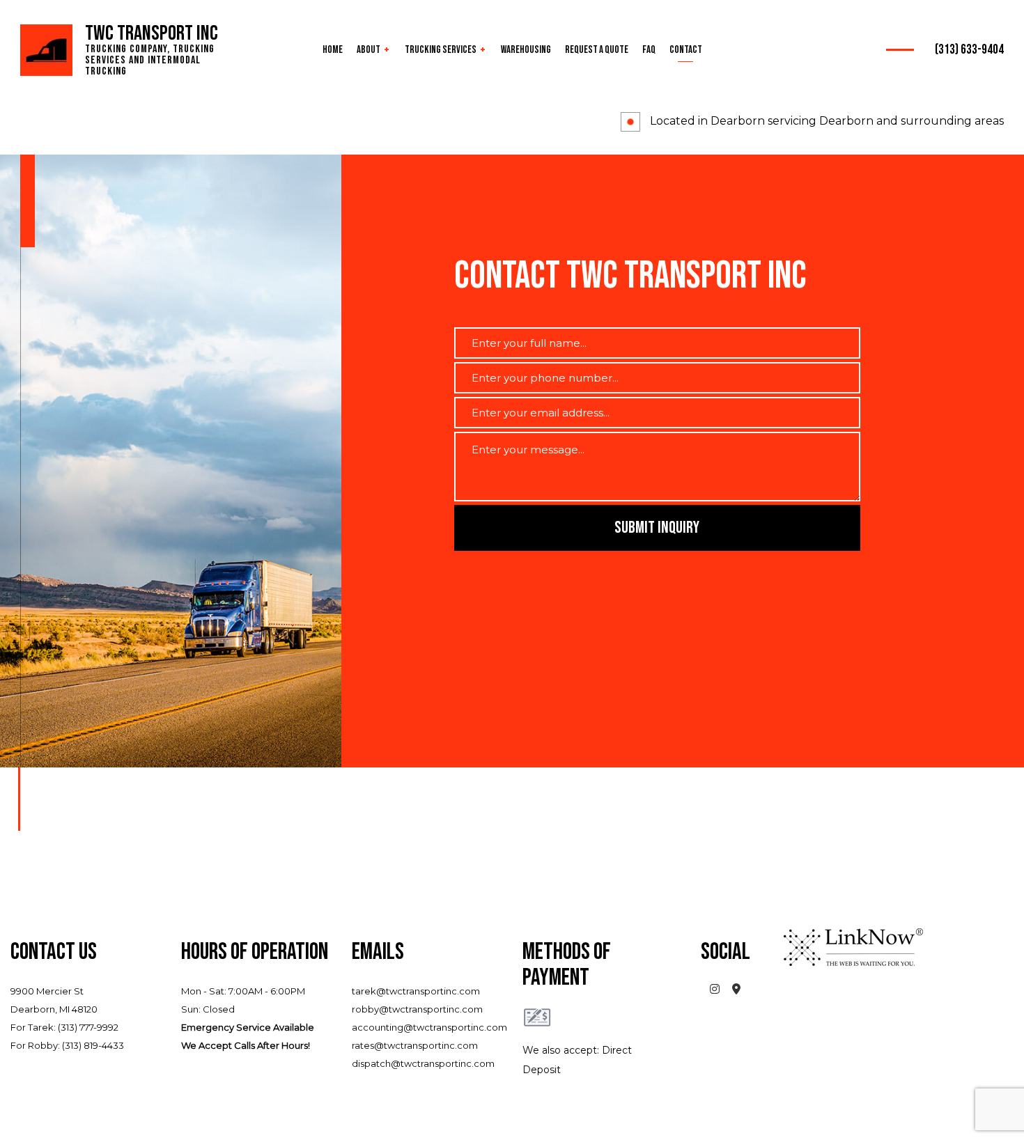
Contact (685, 49)
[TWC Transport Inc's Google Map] (736, 990)
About (368, 49)
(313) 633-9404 (969, 50)
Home (333, 49)
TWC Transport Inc (151, 33)
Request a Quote (596, 49)
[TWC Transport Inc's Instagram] (715, 990)
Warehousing (526, 49)
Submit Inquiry (656, 527)
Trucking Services (440, 49)
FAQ (648, 49)
